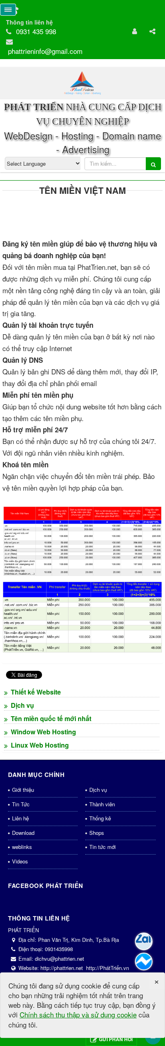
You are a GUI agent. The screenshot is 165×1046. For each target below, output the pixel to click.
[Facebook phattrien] (144, 962)
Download (23, 832)
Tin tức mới (102, 847)
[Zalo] (144, 941)
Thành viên (102, 804)
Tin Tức (21, 804)
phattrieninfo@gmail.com (45, 51)
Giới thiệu (23, 789)
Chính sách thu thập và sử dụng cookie (78, 1014)
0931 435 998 (36, 31)
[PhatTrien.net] (82, 82)
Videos (20, 861)
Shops (96, 832)
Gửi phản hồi (116, 1039)
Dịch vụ (98, 789)
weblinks (22, 847)
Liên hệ (20, 818)
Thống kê (100, 818)
